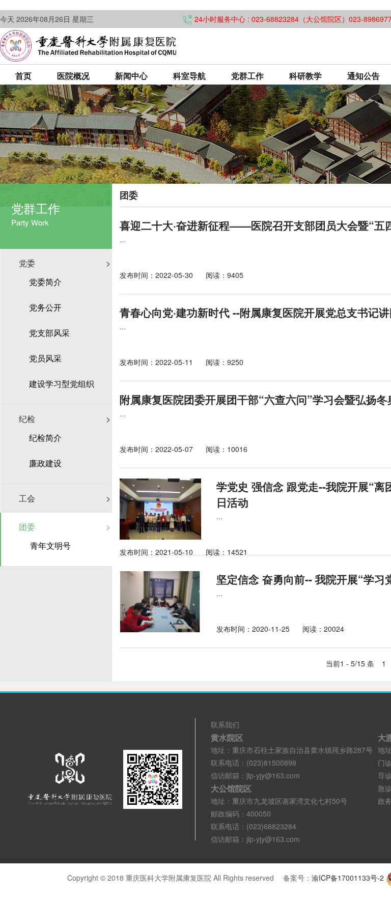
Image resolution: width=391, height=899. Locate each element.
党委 (64, 263)
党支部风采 (49, 333)
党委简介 (45, 282)
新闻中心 (131, 75)
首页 (23, 75)
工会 (64, 498)
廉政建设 (45, 463)
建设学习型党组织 (61, 384)
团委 (64, 526)
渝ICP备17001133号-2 (348, 878)
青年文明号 (50, 546)
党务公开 (45, 307)
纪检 (64, 419)
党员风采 (45, 358)
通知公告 (363, 75)
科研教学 (305, 75)
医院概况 (73, 75)
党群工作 (247, 75)
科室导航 (189, 75)
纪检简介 (45, 438)
